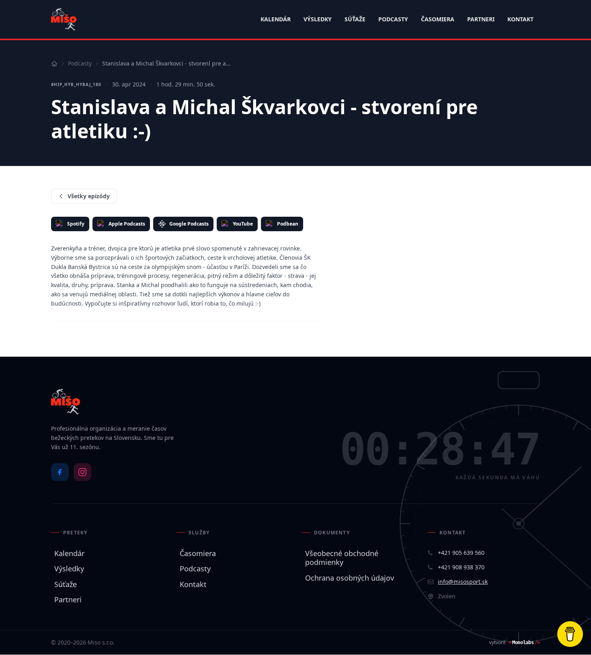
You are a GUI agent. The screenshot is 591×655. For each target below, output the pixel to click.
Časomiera (437, 19)
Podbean (287, 223)
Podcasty (393, 19)
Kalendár (276, 19)
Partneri (481, 19)
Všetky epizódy (89, 196)
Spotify (75, 223)
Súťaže (355, 19)
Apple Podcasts (127, 223)
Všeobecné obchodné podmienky (340, 558)
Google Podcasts (189, 223)
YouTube (243, 223)
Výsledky (318, 19)
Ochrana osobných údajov (348, 578)
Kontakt (520, 19)
